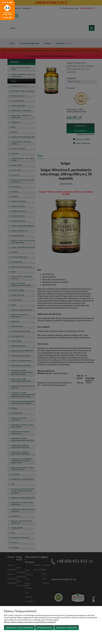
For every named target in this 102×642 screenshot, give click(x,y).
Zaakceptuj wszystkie (66, 627)
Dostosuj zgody (44, 627)
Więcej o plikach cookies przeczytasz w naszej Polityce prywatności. (30, 622)
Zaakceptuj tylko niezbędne (19, 627)
